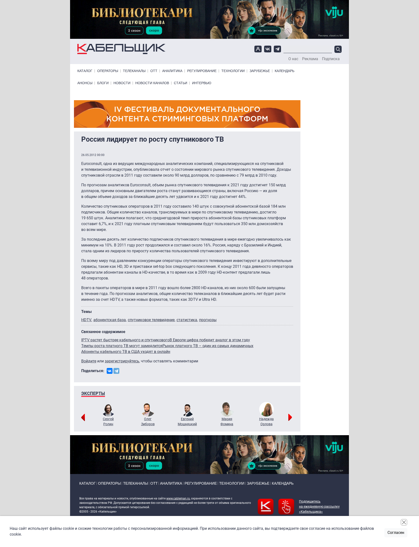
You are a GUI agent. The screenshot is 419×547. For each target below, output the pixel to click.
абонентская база (109, 320)
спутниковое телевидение (151, 320)
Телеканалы (134, 71)
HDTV (86, 320)
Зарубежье (260, 71)
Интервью (201, 83)
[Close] (404, 522)
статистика (187, 320)
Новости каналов (152, 83)
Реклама (310, 59)
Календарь (284, 71)
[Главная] (121, 49)
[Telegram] (116, 371)
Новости (121, 83)
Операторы (107, 71)
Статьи (180, 83)
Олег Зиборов (148, 421)
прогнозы (208, 320)
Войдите (88, 361)
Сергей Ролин (108, 421)
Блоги (103, 83)
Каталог (84, 71)
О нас (293, 59)
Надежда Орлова (266, 421)
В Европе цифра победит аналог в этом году (209, 340)
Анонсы (84, 83)
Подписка (331, 59)
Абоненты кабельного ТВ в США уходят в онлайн (125, 351)
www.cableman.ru (178, 498)
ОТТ (153, 71)
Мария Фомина (226, 421)
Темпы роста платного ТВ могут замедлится (121, 345)
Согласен (395, 532)
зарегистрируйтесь (122, 361)
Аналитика (172, 71)
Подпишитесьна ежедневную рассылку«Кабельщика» (319, 506)
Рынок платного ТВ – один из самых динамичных (207, 345)
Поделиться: (92, 370)
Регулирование (202, 71)
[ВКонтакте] (110, 371)
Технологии (233, 71)
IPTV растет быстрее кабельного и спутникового (125, 340)
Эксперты (93, 393)
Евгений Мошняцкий (187, 421)
